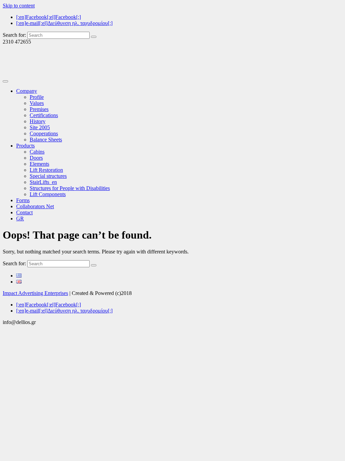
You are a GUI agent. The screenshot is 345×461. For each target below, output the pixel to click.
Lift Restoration (46, 170)
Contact (24, 212)
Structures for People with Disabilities (70, 188)
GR (20, 218)
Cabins (37, 152)
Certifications (44, 115)
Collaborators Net (35, 206)
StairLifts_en (43, 182)
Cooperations (44, 133)
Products (25, 145)
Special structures (48, 176)
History (37, 121)
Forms (23, 200)
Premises (39, 109)
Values (37, 103)
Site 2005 (40, 127)
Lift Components (48, 194)
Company (26, 91)
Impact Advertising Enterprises (35, 293)
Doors (36, 158)
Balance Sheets (46, 139)
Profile (37, 97)
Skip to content (19, 5)
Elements (39, 164)
